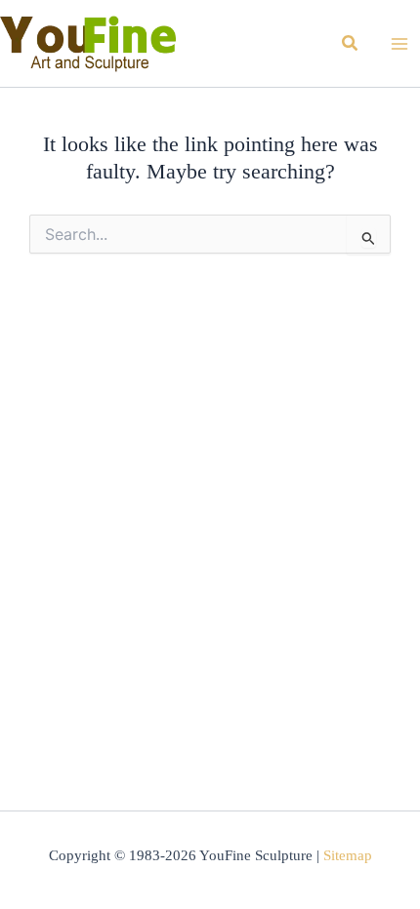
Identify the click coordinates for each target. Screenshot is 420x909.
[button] (350, 44)
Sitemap (347, 855)
